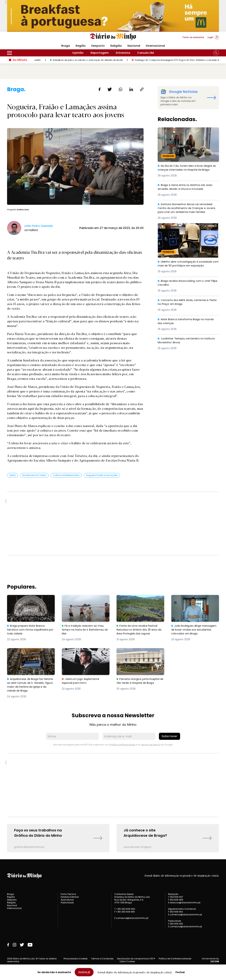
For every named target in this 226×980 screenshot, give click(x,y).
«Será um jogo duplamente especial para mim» (81, 652)
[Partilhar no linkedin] (131, 89)
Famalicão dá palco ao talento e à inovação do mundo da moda (58, 60)
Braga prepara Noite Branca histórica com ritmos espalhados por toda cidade (27, 601)
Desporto (98, 46)
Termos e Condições (102, 958)
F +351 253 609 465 (124, 911)
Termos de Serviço (150, 744)
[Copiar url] (142, 89)
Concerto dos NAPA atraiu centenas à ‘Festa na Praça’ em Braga (185, 302)
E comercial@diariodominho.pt (131, 918)
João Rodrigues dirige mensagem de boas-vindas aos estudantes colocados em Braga (195, 601)
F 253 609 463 (175, 923)
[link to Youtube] (30, 944)
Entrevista (123, 53)
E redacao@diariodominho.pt (184, 902)
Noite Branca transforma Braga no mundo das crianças (188, 321)
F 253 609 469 (175, 899)
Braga (65, 46)
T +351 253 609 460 (124, 908)
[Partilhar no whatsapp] (120, 89)
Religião (116, 46)
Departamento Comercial (182, 909)
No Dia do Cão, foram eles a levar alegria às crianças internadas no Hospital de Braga (187, 133)
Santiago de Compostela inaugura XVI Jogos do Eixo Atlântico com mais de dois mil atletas (156, 60)
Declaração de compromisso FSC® (136, 958)
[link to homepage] (113, 37)
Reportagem (100, 53)
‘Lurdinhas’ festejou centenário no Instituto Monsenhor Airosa (182, 341)
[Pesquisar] (216, 53)
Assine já (84, 972)
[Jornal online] (25, 38)
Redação (173, 894)
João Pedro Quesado (38, 226)
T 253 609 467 (175, 896)
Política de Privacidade (122, 744)
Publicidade (67, 902)
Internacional (155, 46)
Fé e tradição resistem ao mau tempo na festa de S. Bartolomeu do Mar (85, 601)
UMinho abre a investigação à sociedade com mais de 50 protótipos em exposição (188, 227)
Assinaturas (67, 899)
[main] (113, 469)
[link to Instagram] (14, 944)
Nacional (133, 46)
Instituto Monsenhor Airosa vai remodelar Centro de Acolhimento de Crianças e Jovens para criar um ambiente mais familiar (187, 210)
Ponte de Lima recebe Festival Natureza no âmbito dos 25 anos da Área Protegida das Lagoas (140, 601)
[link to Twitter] (22, 944)
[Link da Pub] (113, 16)
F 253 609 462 (175, 911)
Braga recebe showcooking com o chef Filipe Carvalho (186, 283)
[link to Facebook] (8, 944)
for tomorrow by (210, 960)
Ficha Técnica (68, 894)
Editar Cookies (127, 961)
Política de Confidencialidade (175, 958)
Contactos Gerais (124, 894)
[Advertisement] (113, 523)
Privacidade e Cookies (76, 958)
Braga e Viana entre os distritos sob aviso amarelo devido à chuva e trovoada (188, 187)
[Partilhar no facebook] (99, 89)
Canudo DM (145, 53)
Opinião (78, 53)
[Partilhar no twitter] (110, 89)
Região (81, 46)
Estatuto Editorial (70, 896)
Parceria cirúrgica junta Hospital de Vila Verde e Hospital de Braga (140, 654)
